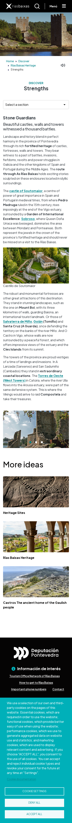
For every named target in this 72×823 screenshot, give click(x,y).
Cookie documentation (21, 779)
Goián (38, 321)
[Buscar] (39, 6)
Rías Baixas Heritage (23, 65)
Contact (58, 689)
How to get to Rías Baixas (36, 682)
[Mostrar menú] (64, 6)
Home (10, 61)
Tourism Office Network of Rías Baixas (34, 676)
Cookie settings (34, 791)
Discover (23, 61)
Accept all (34, 814)
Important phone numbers (28, 689)
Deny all (34, 802)
